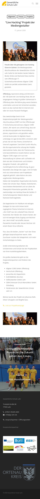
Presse (21, 17)
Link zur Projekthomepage (14, 305)
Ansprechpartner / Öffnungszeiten (17, 420)
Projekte (30, 17)
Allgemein (11, 17)
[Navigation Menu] (37, 3)
